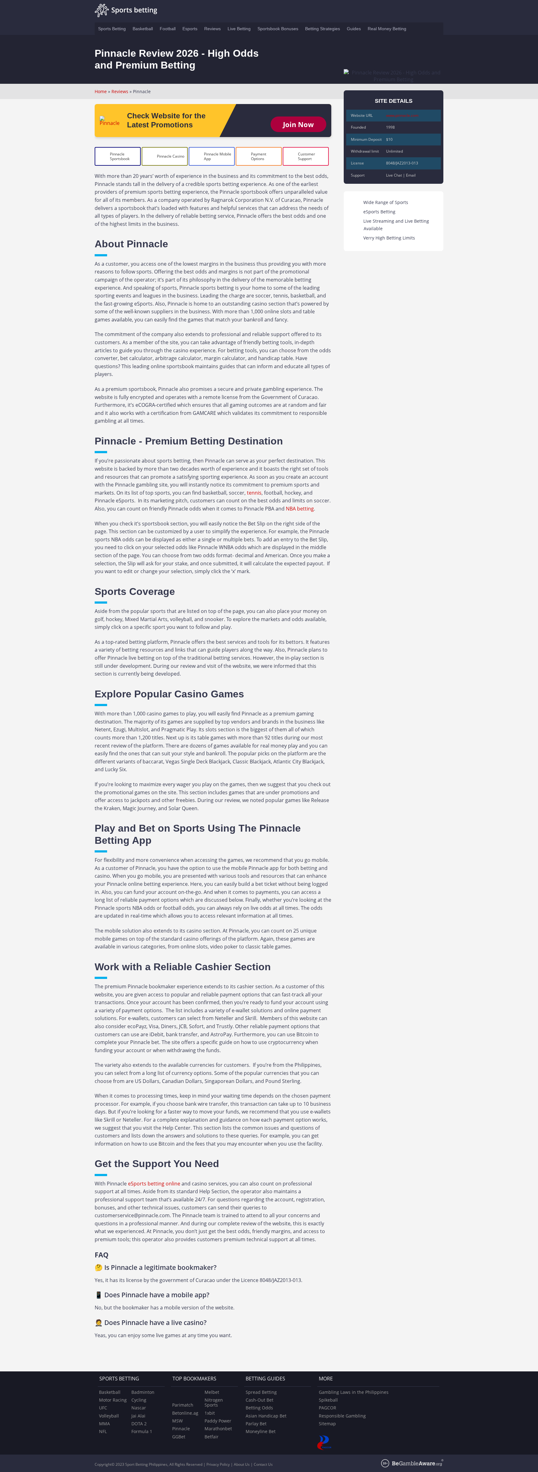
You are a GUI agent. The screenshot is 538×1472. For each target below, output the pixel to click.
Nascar (138, 1408)
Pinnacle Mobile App (217, 156)
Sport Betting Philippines (146, 1464)
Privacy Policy (218, 1464)
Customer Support (306, 156)
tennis (254, 492)
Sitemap (327, 1424)
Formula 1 (141, 1431)
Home (101, 91)
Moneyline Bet (261, 1431)
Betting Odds (259, 1408)
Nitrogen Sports (214, 1402)
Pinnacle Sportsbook (120, 156)
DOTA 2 (139, 1424)
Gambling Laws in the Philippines (354, 1392)
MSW (177, 1421)
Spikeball (328, 1400)
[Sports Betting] (126, 11)
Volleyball (109, 1416)
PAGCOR (327, 1408)
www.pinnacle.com (402, 115)
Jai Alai (138, 1416)
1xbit (210, 1413)
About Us (242, 1464)
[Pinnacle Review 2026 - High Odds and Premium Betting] (111, 123)
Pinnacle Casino (170, 156)
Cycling (138, 1400)
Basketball (109, 1392)
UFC (103, 1408)
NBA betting (300, 508)
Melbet (212, 1392)
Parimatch (182, 1405)
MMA (104, 1424)
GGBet (178, 1437)
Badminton (142, 1392)
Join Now (298, 124)
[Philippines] (416, 28)
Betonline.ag (185, 1413)
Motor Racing (113, 1400)
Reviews (119, 91)
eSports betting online (154, 1183)
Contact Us (263, 1464)
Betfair (212, 1437)
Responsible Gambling (342, 1416)
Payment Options (258, 156)
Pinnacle (181, 1429)
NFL (103, 1431)
